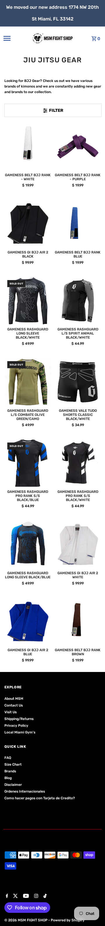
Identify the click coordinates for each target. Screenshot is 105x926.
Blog (8, 778)
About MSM (13, 699)
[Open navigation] (13, 38)
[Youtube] (25, 896)
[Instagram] (35, 896)
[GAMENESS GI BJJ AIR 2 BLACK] (28, 223)
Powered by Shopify (68, 920)
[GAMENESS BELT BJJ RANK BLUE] (78, 223)
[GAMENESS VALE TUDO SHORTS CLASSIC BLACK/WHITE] (78, 382)
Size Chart (13, 764)
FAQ (7, 758)
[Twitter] (15, 896)
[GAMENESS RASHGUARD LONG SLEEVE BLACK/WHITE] (28, 301)
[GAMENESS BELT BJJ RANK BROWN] (78, 621)
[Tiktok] (44, 896)
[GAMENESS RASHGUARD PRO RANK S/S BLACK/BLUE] (28, 463)
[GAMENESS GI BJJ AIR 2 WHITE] (78, 544)
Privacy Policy (16, 725)
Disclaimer (13, 785)
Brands (10, 771)
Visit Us (10, 712)
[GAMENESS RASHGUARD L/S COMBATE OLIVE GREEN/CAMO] (28, 382)
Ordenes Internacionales (24, 791)
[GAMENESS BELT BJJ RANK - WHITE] (28, 146)
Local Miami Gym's (19, 732)
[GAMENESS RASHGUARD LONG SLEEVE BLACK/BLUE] (28, 544)
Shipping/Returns (19, 719)
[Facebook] (6, 896)
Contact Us (13, 705)
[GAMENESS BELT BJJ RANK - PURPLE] (78, 146)
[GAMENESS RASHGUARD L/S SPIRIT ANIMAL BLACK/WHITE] (78, 301)
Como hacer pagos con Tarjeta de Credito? (39, 798)
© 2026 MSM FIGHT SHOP (26, 920)
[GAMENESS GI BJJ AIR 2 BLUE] (28, 621)
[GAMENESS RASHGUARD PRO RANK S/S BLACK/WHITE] (78, 463)
